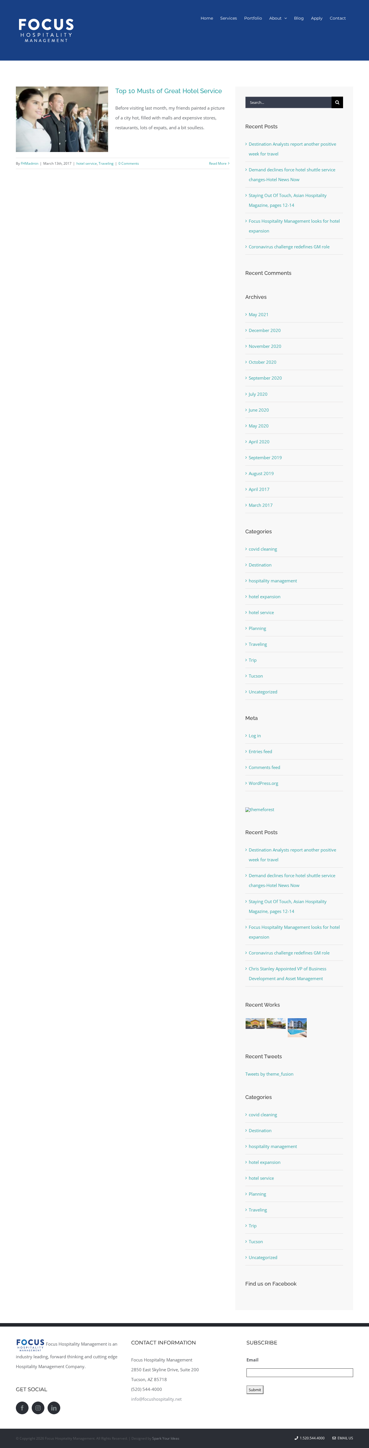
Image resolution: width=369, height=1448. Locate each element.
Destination (260, 565)
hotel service (86, 163)
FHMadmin (29, 163)
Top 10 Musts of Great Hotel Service (168, 91)
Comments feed (264, 767)
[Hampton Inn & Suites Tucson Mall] (255, 1023)
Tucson (256, 676)
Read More (218, 163)
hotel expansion (264, 596)
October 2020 (262, 362)
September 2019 (265, 457)
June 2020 (259, 410)
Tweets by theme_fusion (269, 1074)
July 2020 (258, 394)
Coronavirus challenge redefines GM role (289, 247)
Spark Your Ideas (165, 1438)
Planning (257, 628)
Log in (255, 735)
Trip (253, 660)
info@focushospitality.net (156, 1399)
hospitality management (273, 581)
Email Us (344, 1438)
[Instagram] (38, 1408)
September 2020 (265, 378)
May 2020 (259, 426)
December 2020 (265, 330)
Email (252, 1360)
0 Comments (128, 163)
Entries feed (260, 751)
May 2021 (259, 314)
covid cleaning (263, 549)
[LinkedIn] (54, 1408)
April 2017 (259, 489)
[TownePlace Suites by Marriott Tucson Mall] (276, 1023)
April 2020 (259, 441)
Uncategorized (263, 692)
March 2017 (261, 505)
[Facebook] (22, 1408)
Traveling (106, 163)
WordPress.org (263, 783)
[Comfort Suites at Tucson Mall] (297, 1027)
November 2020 (265, 346)
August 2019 (261, 473)
